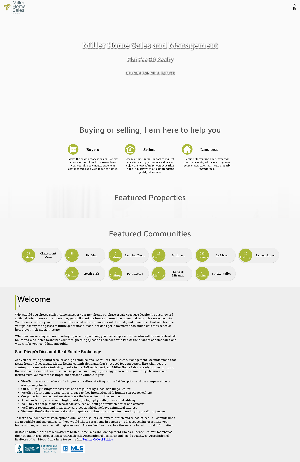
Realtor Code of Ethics (97, 439)
